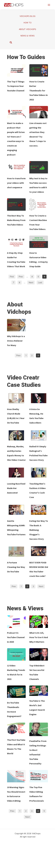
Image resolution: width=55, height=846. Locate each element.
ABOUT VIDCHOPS (27, 29)
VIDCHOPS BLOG (27, 16)
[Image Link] (16, 70)
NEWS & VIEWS (27, 36)
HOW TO (27, 23)
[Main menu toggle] (49, 5)
